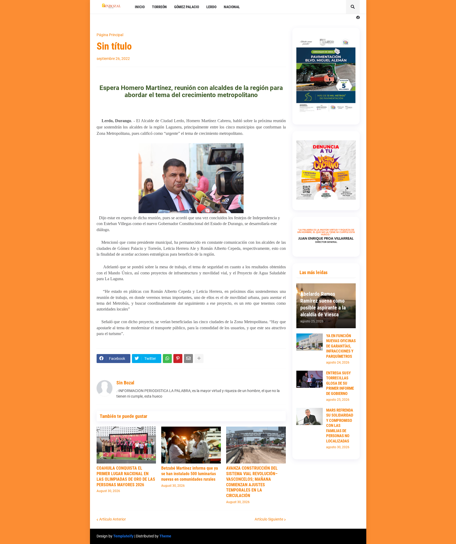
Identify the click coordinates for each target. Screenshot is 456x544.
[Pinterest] (177, 358)
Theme (165, 536)
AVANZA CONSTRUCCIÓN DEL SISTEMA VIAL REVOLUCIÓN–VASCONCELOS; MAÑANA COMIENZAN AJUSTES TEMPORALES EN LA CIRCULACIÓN (252, 482)
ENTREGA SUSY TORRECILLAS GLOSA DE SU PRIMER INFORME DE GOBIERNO (340, 383)
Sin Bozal (125, 382)
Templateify (123, 536)
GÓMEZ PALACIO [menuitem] (186, 7)
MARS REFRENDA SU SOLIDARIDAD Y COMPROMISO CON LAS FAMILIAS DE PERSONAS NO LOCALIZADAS (339, 425)
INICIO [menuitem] (140, 7)
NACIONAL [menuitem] (232, 7)
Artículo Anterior (112, 519)
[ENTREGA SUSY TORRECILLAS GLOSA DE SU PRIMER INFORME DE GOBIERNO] (309, 379)
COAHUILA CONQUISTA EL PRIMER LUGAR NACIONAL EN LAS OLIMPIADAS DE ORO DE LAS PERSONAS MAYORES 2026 (126, 476)
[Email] (188, 358)
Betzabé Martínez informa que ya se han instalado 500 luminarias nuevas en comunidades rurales (189, 474)
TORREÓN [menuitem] (159, 7)
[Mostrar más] (198, 358)
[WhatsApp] (167, 358)
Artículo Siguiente (269, 519)
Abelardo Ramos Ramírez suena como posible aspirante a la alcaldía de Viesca (323, 304)
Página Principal (110, 35)
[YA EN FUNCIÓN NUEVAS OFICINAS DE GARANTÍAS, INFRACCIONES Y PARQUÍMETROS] (309, 342)
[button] (353, 7)
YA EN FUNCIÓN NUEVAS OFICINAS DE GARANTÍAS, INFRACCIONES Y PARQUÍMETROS (341, 346)
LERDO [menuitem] (211, 7)
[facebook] (358, 17)
